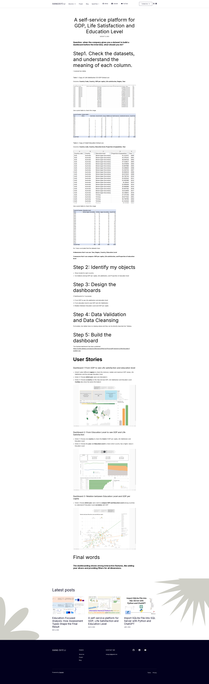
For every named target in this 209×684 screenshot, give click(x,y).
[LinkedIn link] (139, 650)
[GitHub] (154, 3)
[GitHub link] (134, 650)
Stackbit (61, 672)
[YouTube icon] (145, 650)
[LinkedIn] (156, 3)
